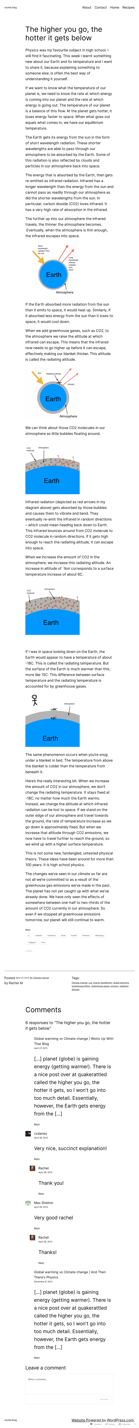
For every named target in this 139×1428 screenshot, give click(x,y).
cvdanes (40, 1134)
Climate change (41, 977)
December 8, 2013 (43, 1281)
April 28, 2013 (41, 1137)
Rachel (43, 1168)
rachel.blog (10, 7)
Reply (37, 1124)
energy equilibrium (102, 982)
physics (114, 986)
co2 (90, 982)
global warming (121, 982)
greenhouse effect (81, 986)
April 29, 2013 (41, 1207)
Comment (104, 1399)
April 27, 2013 (41, 1048)
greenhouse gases (100, 986)
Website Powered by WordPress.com (103, 1420)
